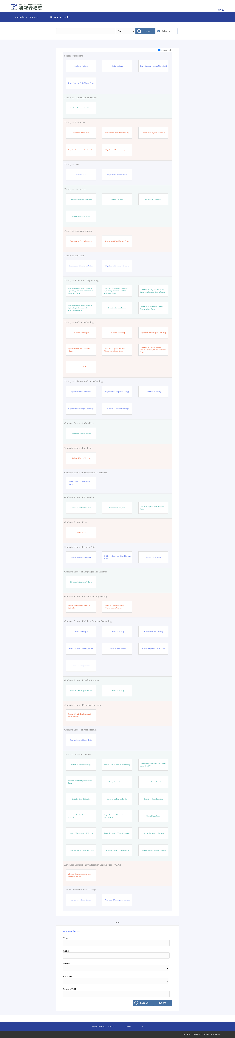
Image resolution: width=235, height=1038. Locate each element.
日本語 (221, 10)
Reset (162, 1002)
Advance (167, 31)
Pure (141, 1026)
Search (147, 31)
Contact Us (127, 1026)
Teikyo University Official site (103, 1026)
